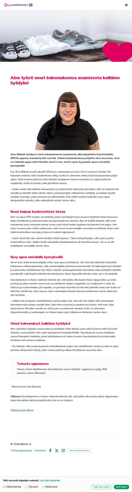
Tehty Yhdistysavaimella (79, 450)
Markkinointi (51, 487)
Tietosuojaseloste (21, 450)
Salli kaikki (121, 487)
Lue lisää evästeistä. (50, 480)
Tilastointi (33, 487)
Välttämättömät (13, 487)
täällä (98, 369)
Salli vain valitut (101, 487)
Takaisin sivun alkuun (22, 409)
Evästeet (40, 450)
